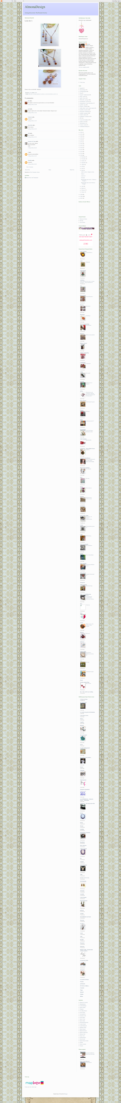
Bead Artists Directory (85, 1061)
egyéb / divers (82, 98)
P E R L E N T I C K (84, 878)
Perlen (81, 813)
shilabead (82, 642)
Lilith (81, 534)
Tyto (81, 661)
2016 (81, 143)
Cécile (81, 933)
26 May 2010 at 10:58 (32, 104)
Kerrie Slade (82, 1020)
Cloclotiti (82, 988)
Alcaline (82, 913)
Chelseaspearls (83, 780)
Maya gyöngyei (83, 563)
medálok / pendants (84, 113)
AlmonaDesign (35, 6)
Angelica (82, 722)
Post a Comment (30, 167)
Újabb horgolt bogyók (90, 401)
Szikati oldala (83, 651)
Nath (81, 936)
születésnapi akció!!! (90, 421)
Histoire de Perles (83, 219)
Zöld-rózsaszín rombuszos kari (89, 498)
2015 (81, 145)
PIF (80, 118)
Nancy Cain (82, 1035)
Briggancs (82, 333)
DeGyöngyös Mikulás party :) (90, 565)
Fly (81, 858)
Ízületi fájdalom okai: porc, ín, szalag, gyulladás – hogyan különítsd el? (87, 282)
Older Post (72, 169)
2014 (81, 147)
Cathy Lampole (83, 848)
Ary (81, 286)
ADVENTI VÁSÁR (89, 671)
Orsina (81, 622)
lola (28, 101)
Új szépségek (88, 468)
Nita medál (88, 373)
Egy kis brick (88, 683)
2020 (81, 136)
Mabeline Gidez (83, 1027)
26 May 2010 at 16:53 (32, 129)
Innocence (82, 946)
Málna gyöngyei (83, 584)
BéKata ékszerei (83, 343)
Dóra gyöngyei (83, 400)
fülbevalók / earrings (32, 94)
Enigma (81, 410)
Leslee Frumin (83, 1024)
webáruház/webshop (84, 126)
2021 (81, 134)
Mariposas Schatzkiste (85, 789)
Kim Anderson (83, 845)
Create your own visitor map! (30, 1087)
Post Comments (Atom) (35, 172)
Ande (81, 261)
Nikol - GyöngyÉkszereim (85, 594)
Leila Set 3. (83, 175)
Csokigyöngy (82, 362)
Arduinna (82, 280)
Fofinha (81, 994)
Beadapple (82, 314)
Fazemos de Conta (32, 141)
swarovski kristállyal (49, 94)
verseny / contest (83, 124)
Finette (81, 767)
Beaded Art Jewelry (84, 1002)
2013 (81, 149)
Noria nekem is (89, 488)
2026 (81, 132)
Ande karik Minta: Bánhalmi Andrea (89, 431)
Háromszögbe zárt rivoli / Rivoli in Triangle (88, 183)
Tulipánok (88, 262)
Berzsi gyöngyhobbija (84, 324)
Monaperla (82, 582)
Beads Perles (82, 1051)
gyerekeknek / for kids (84, 101)
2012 (81, 151)
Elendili (81, 939)
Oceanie (82, 981)
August (83, 164)
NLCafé (81, 220)
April (82, 186)
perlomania (82, 983)
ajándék (81, 88)
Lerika (81, 525)
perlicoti (82, 910)
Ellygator (82, 1009)
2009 (81, 194)
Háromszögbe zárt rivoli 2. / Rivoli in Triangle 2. (88, 180)
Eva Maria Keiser (83, 1010)
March (82, 188)
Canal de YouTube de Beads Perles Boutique (90, 1053)
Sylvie (81, 744)
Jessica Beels (82, 1017)
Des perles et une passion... (85, 757)
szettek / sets (55, 94)
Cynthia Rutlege (83, 1005)
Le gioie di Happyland (85, 748)
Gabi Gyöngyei (83, 439)
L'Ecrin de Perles (83, 699)
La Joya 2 (82, 923)
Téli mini (87, 478)
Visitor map (82, 82)
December (83, 157)
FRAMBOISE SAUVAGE (85, 917)
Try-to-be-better (83, 735)
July (82, 166)
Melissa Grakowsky (84, 1032)
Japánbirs (88, 449)
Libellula (82, 829)
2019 (81, 138)
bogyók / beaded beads (84, 94)
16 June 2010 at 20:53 (32, 164)
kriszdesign (82, 506)
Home (50, 169)
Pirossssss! (88, 633)
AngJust (82, 861)
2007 (81, 198)
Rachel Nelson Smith (84, 1040)
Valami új (88, 605)
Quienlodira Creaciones (85, 832)
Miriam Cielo (82, 1034)
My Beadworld (83, 702)
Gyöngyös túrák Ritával (85, 458)
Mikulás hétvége (89, 585)
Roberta (82, 632)
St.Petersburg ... (89, 535)
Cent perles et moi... (84, 715)
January (83, 192)
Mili (29, 133)
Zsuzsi (81, 680)
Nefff (81, 874)
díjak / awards (82, 96)
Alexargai (82, 890)
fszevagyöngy (83, 429)
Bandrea (82, 305)
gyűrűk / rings (83, 104)
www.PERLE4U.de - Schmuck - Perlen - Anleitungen (87, 799)
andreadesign (83, 270)
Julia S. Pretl (82, 1019)
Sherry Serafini (83, 1044)
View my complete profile (84, 67)
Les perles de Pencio (84, 979)
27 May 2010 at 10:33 (32, 156)
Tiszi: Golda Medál (89, 555)
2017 (81, 141)
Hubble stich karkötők (90, 334)
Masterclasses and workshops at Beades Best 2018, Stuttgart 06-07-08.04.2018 (90, 394)
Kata (81, 477)
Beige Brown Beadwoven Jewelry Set (90, 654)
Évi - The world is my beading (86, 692)
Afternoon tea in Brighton (89, 383)
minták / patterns (83, 114)
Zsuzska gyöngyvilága (84, 682)
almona (30, 92)
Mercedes (82, 920)
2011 (81, 153)
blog (81, 93)
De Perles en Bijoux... (84, 986)
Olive (81, 613)
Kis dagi (87, 662)
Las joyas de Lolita (84, 960)
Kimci (81, 487)
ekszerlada (30, 125)
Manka (81, 554)
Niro (81, 603)
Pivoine (81, 826)
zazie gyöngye (83, 670)
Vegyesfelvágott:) (89, 296)
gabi (29, 109)
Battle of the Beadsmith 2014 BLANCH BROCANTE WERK (90, 460)
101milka (30, 160)
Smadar (81, 1045)
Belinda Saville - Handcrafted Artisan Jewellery (86, 950)
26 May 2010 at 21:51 (32, 137)
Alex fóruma (82, 222)
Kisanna (82, 496)
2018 (81, 140)
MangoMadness (89, 545)
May (82, 170)
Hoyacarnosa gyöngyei (84, 467)
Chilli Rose (88, 315)
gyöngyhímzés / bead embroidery (86, 103)
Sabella (81, 1042)
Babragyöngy (83, 295)
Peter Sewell (82, 1039)
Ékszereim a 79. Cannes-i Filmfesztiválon (89, 518)
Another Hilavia (89, 252)
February (83, 190)
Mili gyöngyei (83, 573)
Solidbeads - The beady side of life (87, 803)
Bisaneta (82, 725)
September (83, 162)
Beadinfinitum (83, 1004)
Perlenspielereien (83, 900)
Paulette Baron (83, 1037)
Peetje (81, 822)
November (83, 158)
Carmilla (82, 894)
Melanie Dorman (83, 1030)
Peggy (81, 990)
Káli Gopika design (84, 515)
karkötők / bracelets (84, 109)
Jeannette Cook (83, 1015)
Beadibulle (82, 842)
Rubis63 (82, 992)
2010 (81, 155)
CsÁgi (81, 372)
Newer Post (27, 169)
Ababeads (82, 770)
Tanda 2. (83, 173)
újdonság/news (83, 123)
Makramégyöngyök (84, 544)
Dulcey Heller (82, 1007)
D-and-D (82, 381)
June (82, 168)
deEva (81, 391)
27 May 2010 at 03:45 (32, 147)
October (83, 160)
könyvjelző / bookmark (84, 111)
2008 (81, 196)
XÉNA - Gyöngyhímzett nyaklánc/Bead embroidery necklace (90, 597)
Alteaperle (82, 970)
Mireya (81, 718)
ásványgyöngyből (83, 91)
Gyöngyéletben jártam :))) (90, 527)
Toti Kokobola (83, 881)
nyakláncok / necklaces (40, 94)
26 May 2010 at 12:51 (32, 120)
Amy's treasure (83, 251)
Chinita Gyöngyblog (84, 353)
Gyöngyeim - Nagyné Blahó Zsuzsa (87, 448)
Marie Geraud (82, 1029)
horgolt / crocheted (83, 106)
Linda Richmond (83, 1025)
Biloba (81, 996)
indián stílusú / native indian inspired (87, 108)
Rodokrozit (88, 306)
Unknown (30, 117)
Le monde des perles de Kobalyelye (87, 712)
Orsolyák (83, 177)
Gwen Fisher (82, 1012)
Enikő (81, 420)
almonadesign (82, 89)
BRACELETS (88, 440)
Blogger (65, 1094)
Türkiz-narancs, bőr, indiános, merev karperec (89, 625)
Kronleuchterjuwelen (84, 1022)
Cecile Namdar (83, 897)
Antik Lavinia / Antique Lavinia (87, 172)
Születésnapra (88, 325)
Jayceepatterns (83, 1014)
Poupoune (82, 943)
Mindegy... (88, 411)
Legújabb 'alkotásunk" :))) (90, 575)
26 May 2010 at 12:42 (32, 112)
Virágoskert (88, 363)
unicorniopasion (83, 865)
